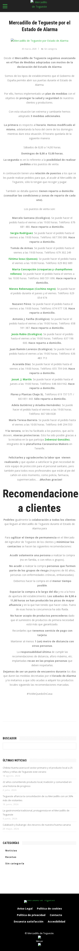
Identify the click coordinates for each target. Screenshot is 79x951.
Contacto (56, 915)
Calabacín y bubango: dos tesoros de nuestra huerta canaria (37, 824)
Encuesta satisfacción (28, 921)
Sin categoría (50, 48)
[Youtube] (51, 928)
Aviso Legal (25, 908)
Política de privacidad (31, 915)
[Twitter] (43, 928)
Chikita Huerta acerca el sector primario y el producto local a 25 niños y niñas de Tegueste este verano (38, 769)
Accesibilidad (56, 921)
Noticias (11, 850)
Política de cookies (49, 908)
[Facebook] (28, 928)
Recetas (10, 857)
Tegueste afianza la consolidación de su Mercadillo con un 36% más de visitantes (38, 798)
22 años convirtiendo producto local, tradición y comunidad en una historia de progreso (37, 784)
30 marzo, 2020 (29, 48)
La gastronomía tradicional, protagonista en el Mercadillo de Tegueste (36, 812)
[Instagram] (36, 928)
